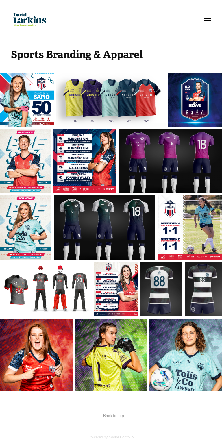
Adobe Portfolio (121, 437)
